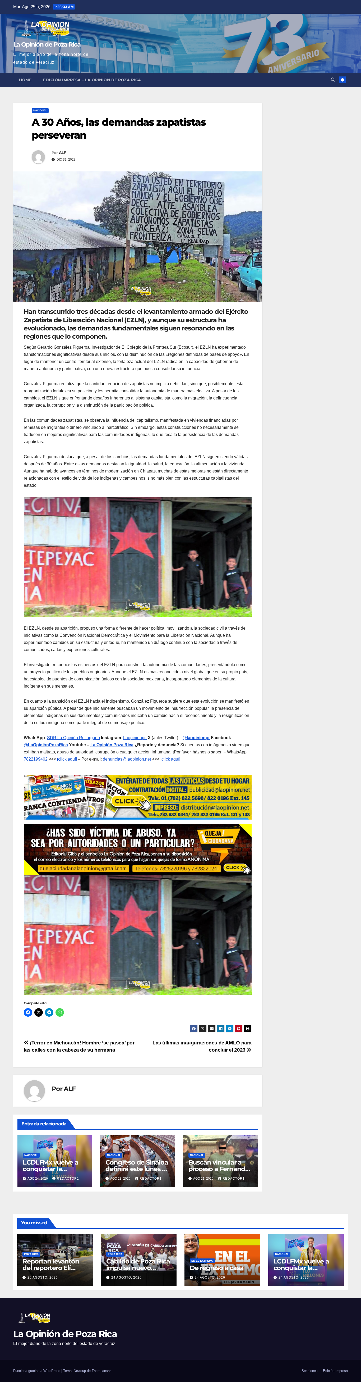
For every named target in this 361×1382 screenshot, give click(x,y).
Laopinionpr (135, 737)
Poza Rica (31, 1254)
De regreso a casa (217, 1268)
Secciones (310, 1371)
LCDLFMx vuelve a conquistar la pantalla (50, 1168)
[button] (333, 80)
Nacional (40, 110)
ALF (62, 152)
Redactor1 (68, 1178)
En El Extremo (202, 1260)
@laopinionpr (196, 737)
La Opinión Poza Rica (111, 745)
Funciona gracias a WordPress (37, 1371)
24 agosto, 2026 (126, 1277)
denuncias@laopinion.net (127, 759)
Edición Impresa (335, 1371)
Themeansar (101, 1371)
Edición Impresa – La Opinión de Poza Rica (92, 80)
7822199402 (36, 759)
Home (25, 80)
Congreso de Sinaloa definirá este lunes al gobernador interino (136, 1168)
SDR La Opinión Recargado (73, 737)
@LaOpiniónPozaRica (46, 745)
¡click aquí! (67, 759)
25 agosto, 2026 (42, 1277)
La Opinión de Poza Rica (46, 44)
